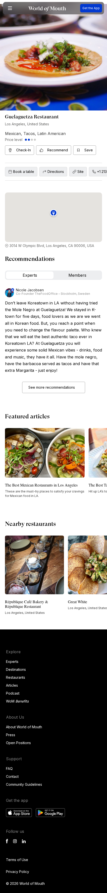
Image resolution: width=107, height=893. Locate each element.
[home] (47, 8)
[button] (10, 8)
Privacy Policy (17, 871)
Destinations (16, 669)
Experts (12, 661)
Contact (12, 776)
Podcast (12, 693)
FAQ (9, 768)
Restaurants (15, 677)
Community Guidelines (24, 784)
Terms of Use (17, 860)
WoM (17, 701)
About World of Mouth (24, 727)
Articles (12, 685)
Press (10, 735)
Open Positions (18, 743)
